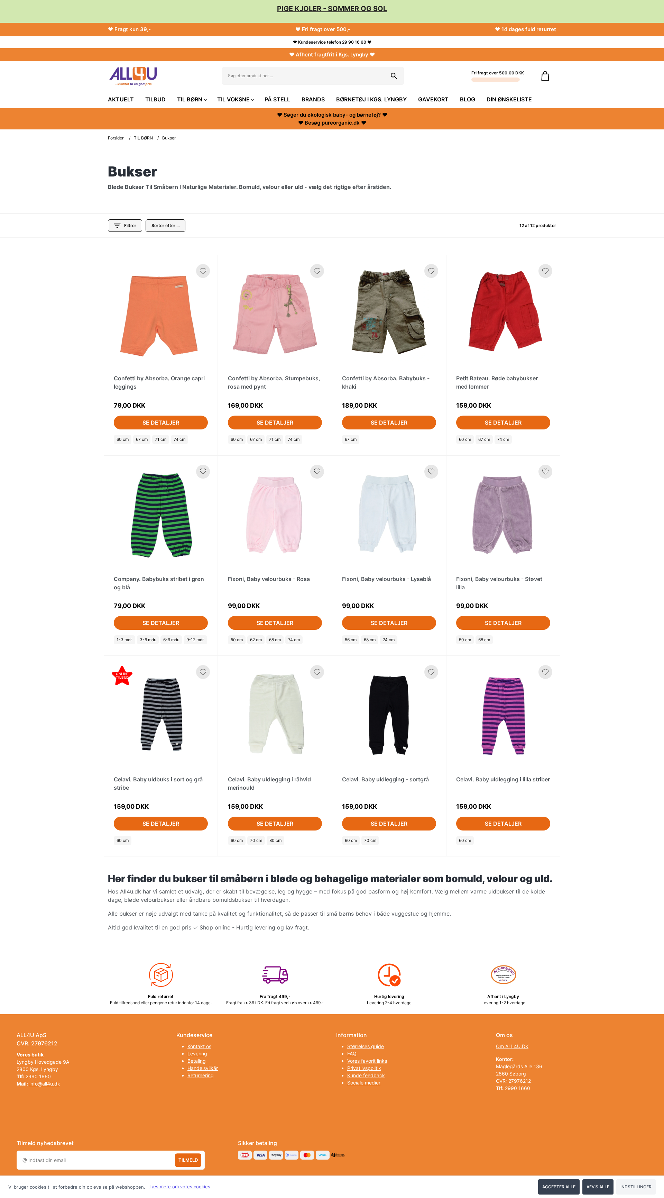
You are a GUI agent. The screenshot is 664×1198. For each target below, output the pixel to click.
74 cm (179, 439)
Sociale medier (363, 1083)
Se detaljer (160, 422)
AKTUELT (121, 99)
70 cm (256, 840)
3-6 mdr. (148, 639)
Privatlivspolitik (364, 1068)
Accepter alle (558, 1186)
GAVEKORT (433, 99)
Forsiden (116, 137)
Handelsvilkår (202, 1068)
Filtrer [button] (130, 225)
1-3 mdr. (124, 639)
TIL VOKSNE (233, 99)
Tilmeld (188, 1160)
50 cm (237, 639)
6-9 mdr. (171, 639)
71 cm (160, 439)
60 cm (123, 439)
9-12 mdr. (195, 639)
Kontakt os (199, 1046)
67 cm (142, 439)
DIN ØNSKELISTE (509, 99)
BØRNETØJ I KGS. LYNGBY (371, 99)
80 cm (275, 840)
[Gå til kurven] (545, 76)
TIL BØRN (189, 99)
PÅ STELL (277, 99)
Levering (197, 1053)
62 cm (256, 639)
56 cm (351, 639)
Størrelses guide (365, 1046)
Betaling (196, 1061)
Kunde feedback (366, 1075)
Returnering (200, 1075)
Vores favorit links (367, 1061)
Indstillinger (636, 1186)
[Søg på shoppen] (393, 76)
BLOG (467, 99)
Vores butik (30, 1055)
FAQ (352, 1053)
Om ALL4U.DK (512, 1046)
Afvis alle (598, 1186)
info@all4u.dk (44, 1084)
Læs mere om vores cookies (179, 1186)
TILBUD (155, 99)
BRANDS (313, 99)
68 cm (275, 639)
